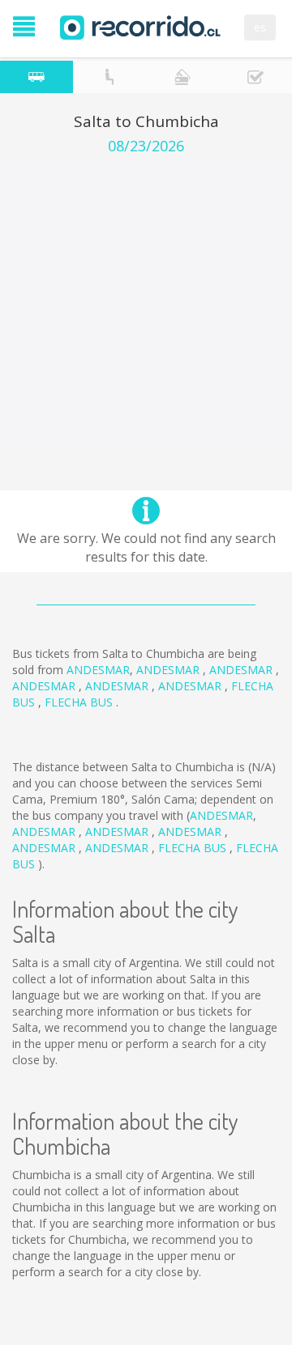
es (260, 27)
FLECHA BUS (80, 702)
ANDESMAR (98, 669)
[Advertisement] (146, 308)
